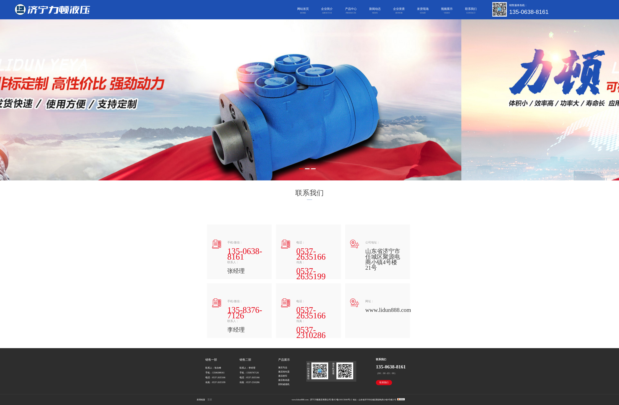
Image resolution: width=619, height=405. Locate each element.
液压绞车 (282, 376)
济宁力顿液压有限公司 (320, 399)
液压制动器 (284, 380)
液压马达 (282, 367)
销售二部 (245, 359)
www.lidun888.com (300, 399)
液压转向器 (284, 372)
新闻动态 (375, 10)
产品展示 (284, 359)
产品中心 (351, 10)
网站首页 (303, 10)
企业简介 (327, 10)
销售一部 (211, 359)
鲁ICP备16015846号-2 (341, 399)
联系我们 (471, 10)
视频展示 (447, 10)
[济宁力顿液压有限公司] (62, 7)
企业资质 (399, 10)
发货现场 (423, 10)
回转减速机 (284, 384)
